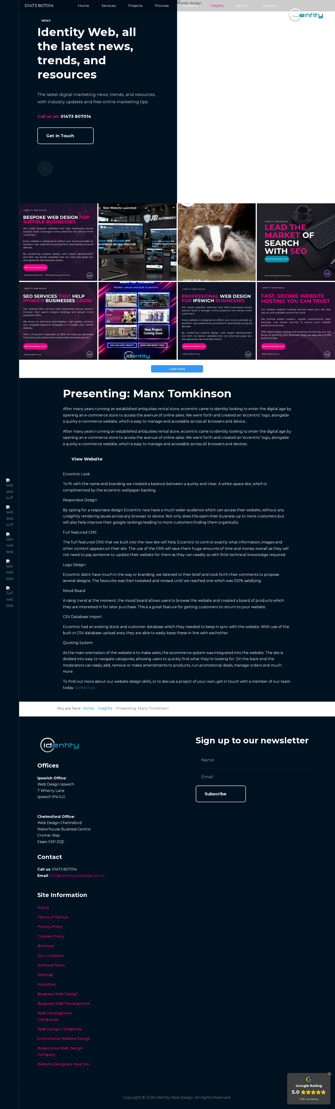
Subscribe (215, 793)
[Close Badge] (329, 1074)
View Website (87, 459)
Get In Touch (60, 135)
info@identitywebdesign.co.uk (77, 876)
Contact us (85, 687)
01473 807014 (39, 5)
